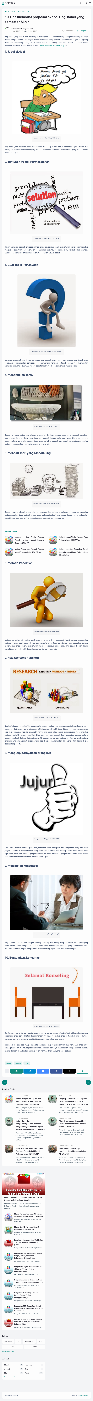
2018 (41, 1341)
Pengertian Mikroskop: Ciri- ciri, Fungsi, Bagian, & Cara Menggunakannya (26, 1295)
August (7, 1369)
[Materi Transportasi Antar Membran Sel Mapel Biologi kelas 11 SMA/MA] (8, 1221)
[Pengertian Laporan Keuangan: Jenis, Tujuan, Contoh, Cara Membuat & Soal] (8, 1286)
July (26, 1369)
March (6, 1365)
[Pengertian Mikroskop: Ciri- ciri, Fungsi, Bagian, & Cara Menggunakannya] (8, 1299)
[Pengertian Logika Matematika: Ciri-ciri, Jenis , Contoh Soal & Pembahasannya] (8, 1273)
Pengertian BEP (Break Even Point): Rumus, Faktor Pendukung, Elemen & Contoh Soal (28, 1308)
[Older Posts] (4, 1082)
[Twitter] (69, 1071)
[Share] (82, 1071)
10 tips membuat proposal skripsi (52, 46)
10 (18, 1341)
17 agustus (29, 1341)
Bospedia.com (83, 1395)
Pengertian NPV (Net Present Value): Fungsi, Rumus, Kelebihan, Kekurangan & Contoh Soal (28, 1255)
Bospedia (8, 3)
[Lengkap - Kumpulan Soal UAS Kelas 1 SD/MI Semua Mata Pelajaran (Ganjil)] (23, 1194)
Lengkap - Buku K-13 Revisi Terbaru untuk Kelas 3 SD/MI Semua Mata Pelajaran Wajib (28, 1321)
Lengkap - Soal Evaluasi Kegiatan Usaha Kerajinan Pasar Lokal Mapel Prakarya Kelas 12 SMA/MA (73, 1101)
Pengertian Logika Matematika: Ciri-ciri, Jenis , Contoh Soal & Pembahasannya (28, 1269)
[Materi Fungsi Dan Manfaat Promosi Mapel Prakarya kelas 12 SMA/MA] (9, 556)
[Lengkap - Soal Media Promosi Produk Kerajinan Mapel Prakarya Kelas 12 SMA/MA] (9, 543)
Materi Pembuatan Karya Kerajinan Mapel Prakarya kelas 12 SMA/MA (72, 1151)
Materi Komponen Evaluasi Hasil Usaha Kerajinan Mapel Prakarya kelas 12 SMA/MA (73, 1124)
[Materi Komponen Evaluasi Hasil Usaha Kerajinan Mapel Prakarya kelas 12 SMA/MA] (52, 1125)
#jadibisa (8, 1341)
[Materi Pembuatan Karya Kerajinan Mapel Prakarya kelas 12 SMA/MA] (52, 1152)
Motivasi (18, 1063)
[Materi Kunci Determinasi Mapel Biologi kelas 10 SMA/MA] (8, 1234)
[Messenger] (43, 1071)
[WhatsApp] (16, 1071)
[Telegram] (29, 1071)
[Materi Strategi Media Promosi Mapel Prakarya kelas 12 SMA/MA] (53, 543)
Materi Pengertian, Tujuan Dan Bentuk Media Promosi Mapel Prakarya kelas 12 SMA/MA (73, 552)
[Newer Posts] (88, 1082)
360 (12, 1347)
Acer (35, 1347)
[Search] (85, 3)
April (27, 1373)
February (28, 1365)
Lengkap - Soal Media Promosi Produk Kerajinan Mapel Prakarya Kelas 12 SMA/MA (29, 540)
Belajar (9, 1063)
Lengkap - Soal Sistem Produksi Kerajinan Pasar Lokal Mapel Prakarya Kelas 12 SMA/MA (29, 1151)
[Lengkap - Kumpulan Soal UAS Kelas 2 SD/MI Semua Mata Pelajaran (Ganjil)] (8, 1247)
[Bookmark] (7, 1072)
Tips (27, 1063)
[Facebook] (56, 1071)
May (6, 1373)
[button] (81, 30)
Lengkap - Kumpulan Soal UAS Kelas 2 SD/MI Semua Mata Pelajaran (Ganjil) (28, 1242)
